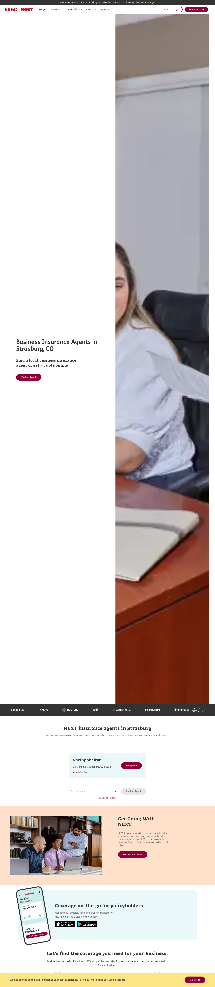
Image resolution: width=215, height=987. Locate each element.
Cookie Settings (116, 979)
